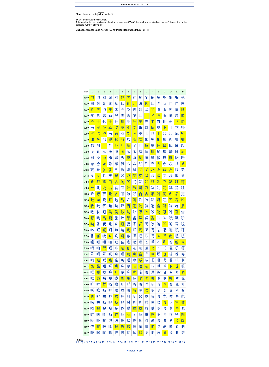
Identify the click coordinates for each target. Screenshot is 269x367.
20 (136, 342)
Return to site (136, 350)
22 (143, 342)
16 (121, 342)
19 (132, 342)
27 (161, 342)
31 (176, 342)
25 (154, 342)
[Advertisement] (134, 61)
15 (117, 342)
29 (169, 342)
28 (165, 342)
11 (103, 342)
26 (158, 342)
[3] (82, 342)
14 (114, 342)
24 (150, 342)
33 (183, 342)
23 (147, 342)
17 (125, 342)
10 (99, 342)
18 (128, 342)
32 (180, 342)
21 (139, 342)
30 (172, 342)
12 (106, 342)
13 (110, 342)
